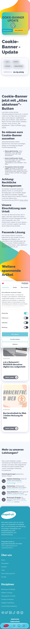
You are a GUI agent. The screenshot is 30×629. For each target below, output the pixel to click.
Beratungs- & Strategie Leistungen (17, 501)
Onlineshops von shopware (16, 489)
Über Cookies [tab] (24, 287)
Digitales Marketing (7, 603)
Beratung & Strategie (8, 589)
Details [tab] (15, 287)
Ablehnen (15, 344)
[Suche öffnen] (19, 625)
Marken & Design (7, 592)
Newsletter (5, 563)
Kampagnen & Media (8, 596)
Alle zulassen (15, 334)
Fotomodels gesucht (8, 573)
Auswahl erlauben (15, 339)
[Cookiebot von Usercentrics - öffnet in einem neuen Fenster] (21, 283)
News (3, 560)
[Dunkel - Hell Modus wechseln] (14, 625)
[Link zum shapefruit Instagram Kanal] (18, 613)
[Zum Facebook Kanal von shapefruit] (21, 613)
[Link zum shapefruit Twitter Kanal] (6, 613)
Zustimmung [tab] (5, 287)
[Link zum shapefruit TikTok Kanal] (14, 613)
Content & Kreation (7, 599)
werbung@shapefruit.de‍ (9, 545)
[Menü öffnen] (24, 626)
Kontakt (3, 577)
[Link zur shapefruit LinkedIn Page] (10, 613)
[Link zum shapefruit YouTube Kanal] (3, 613)
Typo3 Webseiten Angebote (16, 494)
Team (3, 570)
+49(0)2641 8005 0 (7, 548)
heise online (24, 200)
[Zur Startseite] (6, 626)
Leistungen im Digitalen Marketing (14, 482)
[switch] (26, 318)
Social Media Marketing (9, 606)
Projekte (4, 567)
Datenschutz (15, 621)
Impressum (15, 619)
